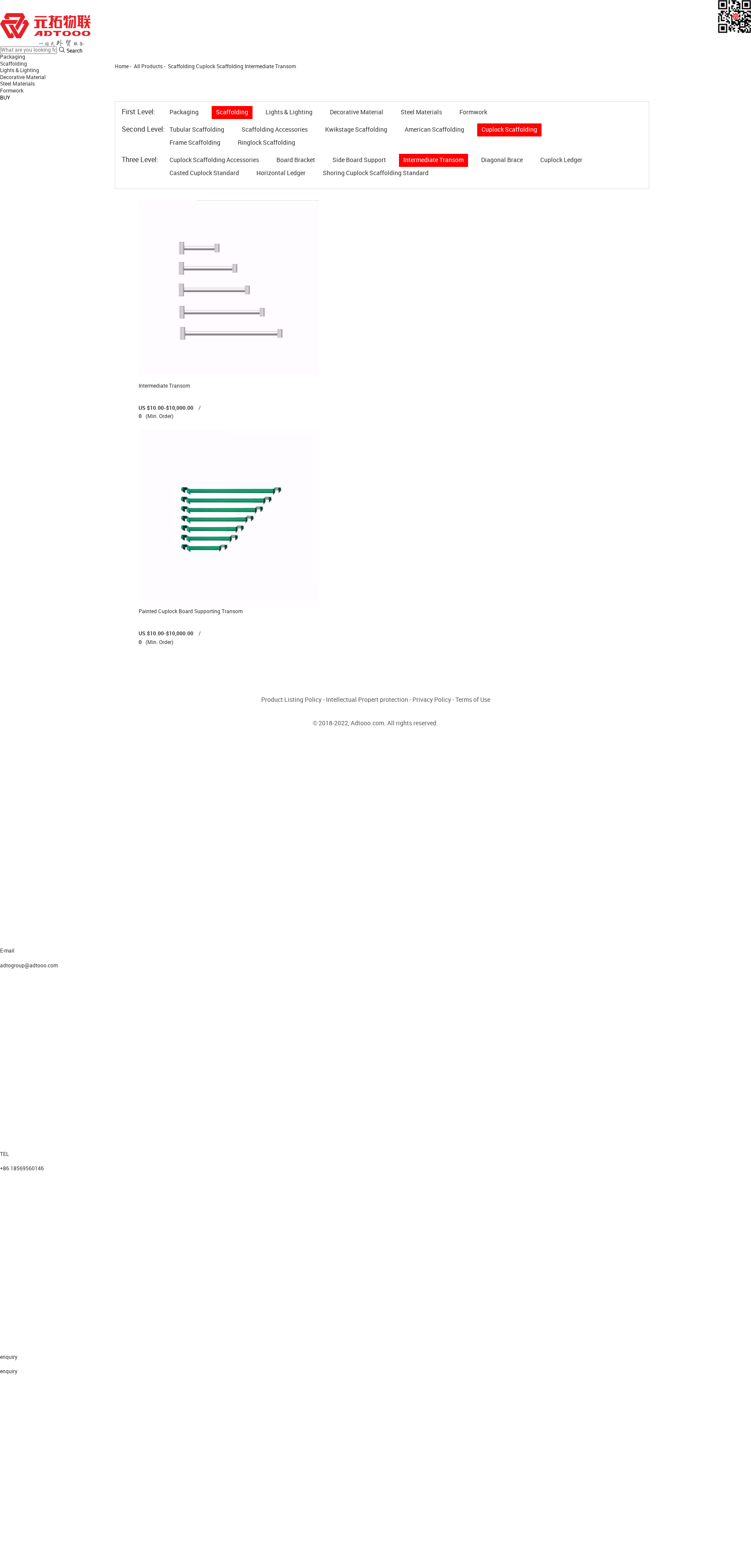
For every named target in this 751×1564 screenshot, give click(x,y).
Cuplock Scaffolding (219, 67)
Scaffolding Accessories (275, 129)
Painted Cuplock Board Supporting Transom (191, 611)
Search (74, 51)
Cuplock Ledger (561, 160)
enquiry (8, 1372)
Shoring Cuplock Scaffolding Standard (376, 173)
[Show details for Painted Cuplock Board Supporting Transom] (229, 515)
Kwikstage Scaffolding (356, 129)
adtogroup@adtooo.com (29, 966)
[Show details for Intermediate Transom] (229, 287)
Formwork (11, 91)
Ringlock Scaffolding (266, 142)
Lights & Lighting (19, 70)
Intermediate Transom (270, 67)
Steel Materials (17, 84)
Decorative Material (23, 77)
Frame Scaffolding (194, 142)
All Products (148, 67)
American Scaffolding (434, 129)
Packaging (12, 57)
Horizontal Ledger (281, 173)
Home (122, 67)
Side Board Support (359, 160)
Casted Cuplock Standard (204, 173)
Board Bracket (295, 160)
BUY (5, 98)
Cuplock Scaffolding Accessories (214, 160)
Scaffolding (13, 64)
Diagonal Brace (502, 160)
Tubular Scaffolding (196, 129)
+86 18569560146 (22, 1169)
